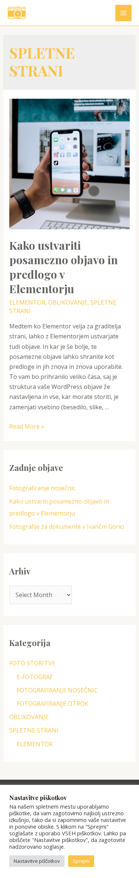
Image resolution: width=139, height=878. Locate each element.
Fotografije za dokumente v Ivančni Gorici (66, 526)
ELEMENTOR (27, 302)
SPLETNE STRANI (33, 730)
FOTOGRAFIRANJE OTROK (52, 704)
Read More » (26, 426)
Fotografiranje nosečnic (43, 488)
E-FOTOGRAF (35, 677)
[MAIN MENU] (123, 13)
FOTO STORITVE (32, 663)
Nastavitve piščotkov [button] (37, 861)
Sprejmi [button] (81, 861)
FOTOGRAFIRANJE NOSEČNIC (57, 690)
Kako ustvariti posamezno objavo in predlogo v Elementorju (63, 267)
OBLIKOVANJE (67, 302)
